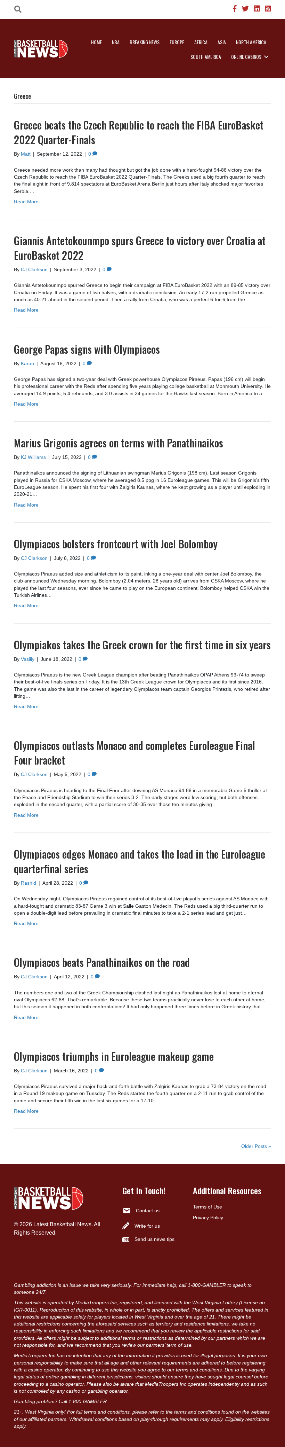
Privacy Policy (208, 1217)
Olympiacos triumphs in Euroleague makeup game (114, 1056)
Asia (222, 42)
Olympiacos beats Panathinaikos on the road (102, 962)
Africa (200, 42)
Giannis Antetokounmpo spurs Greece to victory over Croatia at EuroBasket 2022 (140, 248)
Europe (177, 42)
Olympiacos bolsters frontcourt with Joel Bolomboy (116, 544)
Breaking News (145, 42)
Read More (26, 201)
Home (96, 42)
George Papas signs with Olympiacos (87, 349)
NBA (116, 42)
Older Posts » (256, 1146)
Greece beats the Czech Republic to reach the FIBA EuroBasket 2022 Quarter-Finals (138, 132)
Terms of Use (207, 1207)
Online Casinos (246, 56)
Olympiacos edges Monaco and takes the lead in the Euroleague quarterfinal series (139, 861)
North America (251, 42)
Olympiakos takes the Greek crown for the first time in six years (142, 644)
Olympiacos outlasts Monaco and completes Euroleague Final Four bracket (134, 752)
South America (205, 56)
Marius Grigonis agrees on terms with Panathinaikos (118, 443)
